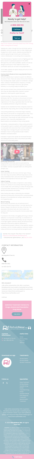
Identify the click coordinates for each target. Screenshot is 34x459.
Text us (17, 38)
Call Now (17, 29)
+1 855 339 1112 (17, 25)
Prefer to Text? (17, 33)
